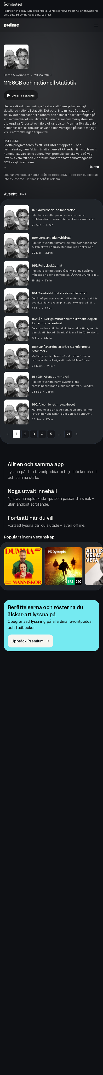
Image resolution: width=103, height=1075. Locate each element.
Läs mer (46, 14)
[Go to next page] (77, 434)
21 (68, 434)
